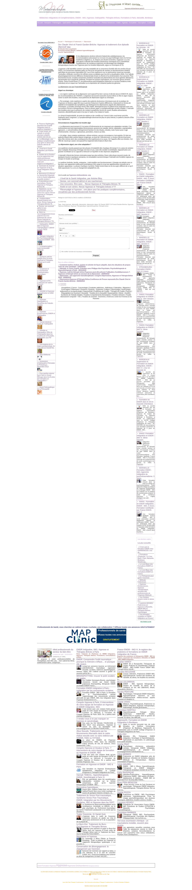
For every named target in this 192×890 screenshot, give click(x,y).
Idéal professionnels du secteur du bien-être (63, 650)
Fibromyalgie (115, 289)
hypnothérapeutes (92, 206)
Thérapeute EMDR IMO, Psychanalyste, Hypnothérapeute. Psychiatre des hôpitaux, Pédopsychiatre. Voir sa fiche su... (139, 816)
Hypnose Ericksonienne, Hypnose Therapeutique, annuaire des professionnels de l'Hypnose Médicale (145, 589)
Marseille (96, 879)
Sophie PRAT (123, 744)
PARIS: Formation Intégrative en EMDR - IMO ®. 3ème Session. (146, 437)
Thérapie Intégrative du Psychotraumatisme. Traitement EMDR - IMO (45, 238)
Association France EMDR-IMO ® (46, 42)
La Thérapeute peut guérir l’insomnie (146, 577)
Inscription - (142, 23)
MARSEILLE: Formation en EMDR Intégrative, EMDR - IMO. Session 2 (145, 148)
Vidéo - (119, 23)
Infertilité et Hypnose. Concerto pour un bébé (45, 292)
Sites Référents (45, 355)
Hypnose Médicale (64, 206)
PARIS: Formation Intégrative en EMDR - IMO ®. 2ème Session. (146, 328)
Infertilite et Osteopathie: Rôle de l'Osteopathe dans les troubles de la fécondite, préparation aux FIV (45, 334)
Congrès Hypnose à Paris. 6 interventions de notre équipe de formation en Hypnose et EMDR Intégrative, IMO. (94, 704)
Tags (108, 874)
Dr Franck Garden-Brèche (118, 204)
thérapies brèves (93, 866)
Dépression (87, 41)
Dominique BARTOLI (126, 710)
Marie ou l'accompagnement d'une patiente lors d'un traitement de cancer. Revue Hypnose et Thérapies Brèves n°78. (46, 216)
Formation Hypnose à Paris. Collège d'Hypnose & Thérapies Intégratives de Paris (46, 71)
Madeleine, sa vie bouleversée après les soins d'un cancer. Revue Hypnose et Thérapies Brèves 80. (46, 192)
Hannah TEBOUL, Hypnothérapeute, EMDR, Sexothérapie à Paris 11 (92, 776)
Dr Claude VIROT (104, 204)
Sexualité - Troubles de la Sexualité (94, 293)
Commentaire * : (64, 233)
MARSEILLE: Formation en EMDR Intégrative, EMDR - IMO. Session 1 (145, 118)
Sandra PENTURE (125, 692)
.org (89, 175)
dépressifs (75, 204)
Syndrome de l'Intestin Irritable (71, 295)
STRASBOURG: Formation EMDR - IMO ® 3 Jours (144, 269)
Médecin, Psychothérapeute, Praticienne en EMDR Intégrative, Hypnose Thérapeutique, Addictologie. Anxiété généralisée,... (139, 705)
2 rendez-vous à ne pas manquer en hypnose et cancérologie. (92, 720)
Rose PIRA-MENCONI (127, 782)
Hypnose (130, 204)
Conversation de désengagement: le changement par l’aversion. (92, 847)
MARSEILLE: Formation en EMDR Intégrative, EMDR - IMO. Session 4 (145, 241)
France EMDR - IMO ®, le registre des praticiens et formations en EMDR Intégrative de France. (134, 651)
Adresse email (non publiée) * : (69, 223)
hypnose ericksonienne (78, 175)
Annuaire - (48, 23)
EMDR (40, 866)
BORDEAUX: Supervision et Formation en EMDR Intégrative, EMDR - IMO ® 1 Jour (145, 81)
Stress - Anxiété (124, 293)
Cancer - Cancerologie (80, 288)
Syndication (94, 874)
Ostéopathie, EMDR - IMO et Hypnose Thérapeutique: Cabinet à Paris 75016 (46, 226)
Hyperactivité (87, 291)
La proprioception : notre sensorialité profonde (45, 248)
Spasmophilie (113, 293)
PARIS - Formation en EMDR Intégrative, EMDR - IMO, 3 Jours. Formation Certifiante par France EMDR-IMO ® (145, 179)
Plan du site (85, 874)
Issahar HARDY (124, 662)
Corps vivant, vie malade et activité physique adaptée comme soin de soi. (44, 134)
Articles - (75, 23)
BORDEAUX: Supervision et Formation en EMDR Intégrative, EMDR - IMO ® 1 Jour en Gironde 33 (145, 365)
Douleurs (84, 289)
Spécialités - (67, 23)
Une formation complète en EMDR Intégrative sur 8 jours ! (146, 616)
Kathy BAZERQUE (125, 772)
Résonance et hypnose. (87, 836)
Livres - (92, 23)
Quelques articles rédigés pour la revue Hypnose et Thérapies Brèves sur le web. (45, 259)
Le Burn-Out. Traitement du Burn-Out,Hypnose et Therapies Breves (91, 825)
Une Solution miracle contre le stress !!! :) (146, 599)
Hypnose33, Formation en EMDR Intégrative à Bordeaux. (132, 721)
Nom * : (61, 218)
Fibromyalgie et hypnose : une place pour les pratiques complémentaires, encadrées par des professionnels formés (91, 190)
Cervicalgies (65, 289)
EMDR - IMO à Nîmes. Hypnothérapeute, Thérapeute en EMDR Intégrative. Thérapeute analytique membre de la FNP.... (139, 768)
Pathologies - (57, 23)
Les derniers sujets (144, 539)
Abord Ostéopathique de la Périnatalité (45, 388)
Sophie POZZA (124, 792)
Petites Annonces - (109, 23)
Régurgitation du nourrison (70, 293)
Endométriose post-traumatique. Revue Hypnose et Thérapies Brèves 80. (45, 184)
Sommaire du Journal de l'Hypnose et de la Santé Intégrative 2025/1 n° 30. (45, 168)
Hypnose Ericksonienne (77, 866)
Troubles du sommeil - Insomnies (94, 297)
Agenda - (125, 23)
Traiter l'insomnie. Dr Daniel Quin (91, 814)
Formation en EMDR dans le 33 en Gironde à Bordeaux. (145, 402)
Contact (150, 23)
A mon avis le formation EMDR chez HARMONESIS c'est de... (145, 549)
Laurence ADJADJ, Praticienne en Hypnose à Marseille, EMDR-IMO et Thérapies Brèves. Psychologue (145, 607)
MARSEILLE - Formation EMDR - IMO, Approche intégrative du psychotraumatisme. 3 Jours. (145, 473)
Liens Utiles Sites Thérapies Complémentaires (73, 882)
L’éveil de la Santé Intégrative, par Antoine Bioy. (45, 150)
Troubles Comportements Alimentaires (97, 295)
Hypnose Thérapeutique (78, 206)
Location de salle (58, 654)
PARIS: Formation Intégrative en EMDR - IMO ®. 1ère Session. (146, 297)
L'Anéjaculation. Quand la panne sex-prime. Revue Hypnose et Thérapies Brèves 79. (46, 201)
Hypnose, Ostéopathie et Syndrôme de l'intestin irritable (45, 302)
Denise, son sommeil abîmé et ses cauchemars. (45, 208)
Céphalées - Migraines (122, 288)
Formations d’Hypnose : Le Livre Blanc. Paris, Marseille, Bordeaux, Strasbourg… (146, 558)
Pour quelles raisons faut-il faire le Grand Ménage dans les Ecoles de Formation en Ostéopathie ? (46, 377)
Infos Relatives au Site (145, 621)
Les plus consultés (144, 543)
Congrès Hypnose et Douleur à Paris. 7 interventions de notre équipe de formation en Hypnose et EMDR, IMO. (95, 750)
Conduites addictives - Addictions (100, 288)
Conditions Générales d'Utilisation (121, 882)
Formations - (84, 23)
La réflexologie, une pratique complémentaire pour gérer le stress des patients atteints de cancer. (46, 142)
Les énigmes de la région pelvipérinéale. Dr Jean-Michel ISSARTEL (46, 346)
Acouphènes (65, 288)
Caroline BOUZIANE (126, 672)
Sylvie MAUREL (124, 764)
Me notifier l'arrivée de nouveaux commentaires (77, 251)
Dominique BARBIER (126, 812)
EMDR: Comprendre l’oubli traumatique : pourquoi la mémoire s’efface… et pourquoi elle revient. (95, 661)
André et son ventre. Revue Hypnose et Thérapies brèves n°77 (88, 187)
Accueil (60, 41)
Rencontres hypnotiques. (87, 787)
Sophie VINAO (123, 702)
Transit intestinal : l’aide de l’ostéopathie (45, 323)
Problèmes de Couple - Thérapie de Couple (109, 291)
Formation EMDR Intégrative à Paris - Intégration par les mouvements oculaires (94, 689)
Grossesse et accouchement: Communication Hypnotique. (43, 271)
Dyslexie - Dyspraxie (95, 289)
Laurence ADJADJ (125, 802)
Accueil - (40, 23)
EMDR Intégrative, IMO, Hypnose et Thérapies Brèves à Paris (92, 650)
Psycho (128, 291)
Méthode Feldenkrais (142, 581)
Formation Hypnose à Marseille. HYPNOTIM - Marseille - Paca (46, 95)
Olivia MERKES (124, 754)
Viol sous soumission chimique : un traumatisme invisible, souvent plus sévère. (132, 823)
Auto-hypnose (66, 204)
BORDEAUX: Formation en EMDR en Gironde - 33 (145, 45)
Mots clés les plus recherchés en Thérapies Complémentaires (99, 882)
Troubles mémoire (118, 295)
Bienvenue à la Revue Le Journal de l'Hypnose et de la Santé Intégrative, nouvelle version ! (46, 176)
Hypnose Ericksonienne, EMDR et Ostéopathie (46, 313)
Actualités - (133, 23)
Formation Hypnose (49, 866)
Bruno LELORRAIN (125, 682)
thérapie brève (103, 206)
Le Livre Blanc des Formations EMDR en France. (145, 566)
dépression (82, 204)
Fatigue (107, 289)
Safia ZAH (121, 734)
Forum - (98, 23)
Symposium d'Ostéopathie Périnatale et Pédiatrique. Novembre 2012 (46, 364)
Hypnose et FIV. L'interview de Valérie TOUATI (44, 282)
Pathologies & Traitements (73, 41)
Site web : (62, 228)
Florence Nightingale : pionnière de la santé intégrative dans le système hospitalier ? (46, 126)
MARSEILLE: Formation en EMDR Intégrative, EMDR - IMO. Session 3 (145, 211)
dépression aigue (92, 204)
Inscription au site (102, 874)
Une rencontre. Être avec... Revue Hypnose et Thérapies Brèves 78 (90, 184)
